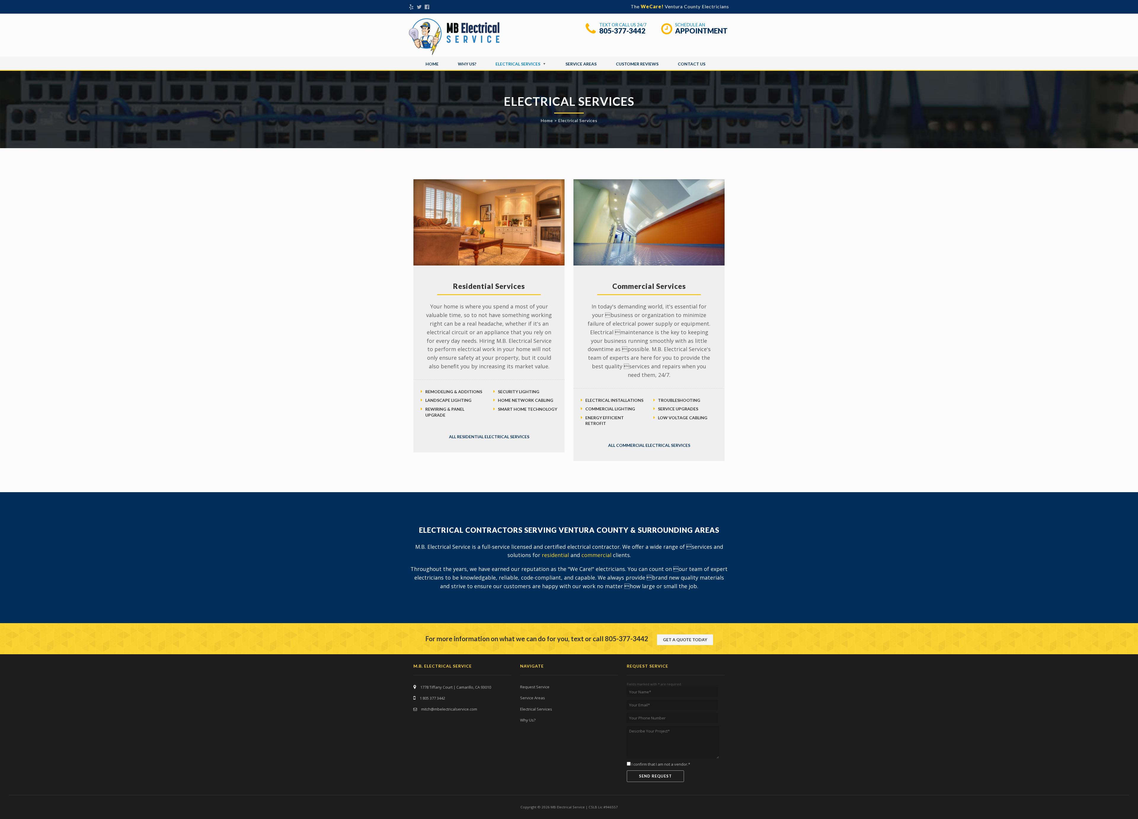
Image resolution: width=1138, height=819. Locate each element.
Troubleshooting (679, 400)
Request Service (534, 687)
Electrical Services (518, 63)
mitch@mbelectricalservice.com (449, 709)
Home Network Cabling (525, 400)
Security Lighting (518, 391)
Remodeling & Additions (453, 391)
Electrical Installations (614, 400)
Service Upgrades (678, 408)
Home (432, 63)
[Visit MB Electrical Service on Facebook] (427, 7)
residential (555, 555)
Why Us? (467, 63)
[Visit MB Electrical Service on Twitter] (419, 7)
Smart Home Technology (527, 409)
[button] (685, 639)
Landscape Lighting (448, 400)
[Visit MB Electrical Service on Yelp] (411, 7)
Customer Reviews (637, 63)
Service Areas (581, 63)
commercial (596, 555)
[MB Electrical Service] (454, 36)
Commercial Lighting (610, 408)
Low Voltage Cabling (682, 417)
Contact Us (691, 63)
